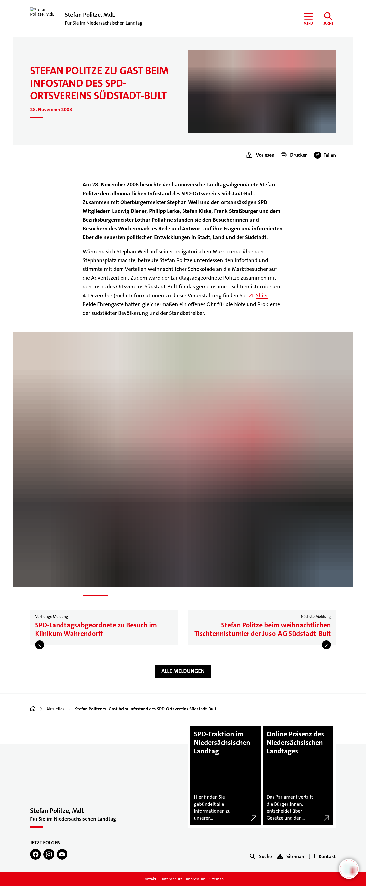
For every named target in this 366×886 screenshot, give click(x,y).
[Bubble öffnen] (349, 869)
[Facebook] (35, 854)
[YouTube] (62, 854)
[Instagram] (48, 854)
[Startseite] (33, 709)
